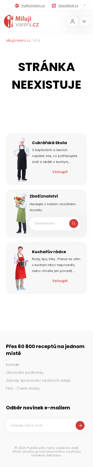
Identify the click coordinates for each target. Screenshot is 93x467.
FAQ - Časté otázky (23, 388)
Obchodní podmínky (25, 372)
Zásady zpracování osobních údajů (38, 380)
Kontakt (12, 364)
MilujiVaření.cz (18, 40)
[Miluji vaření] (21, 21)
